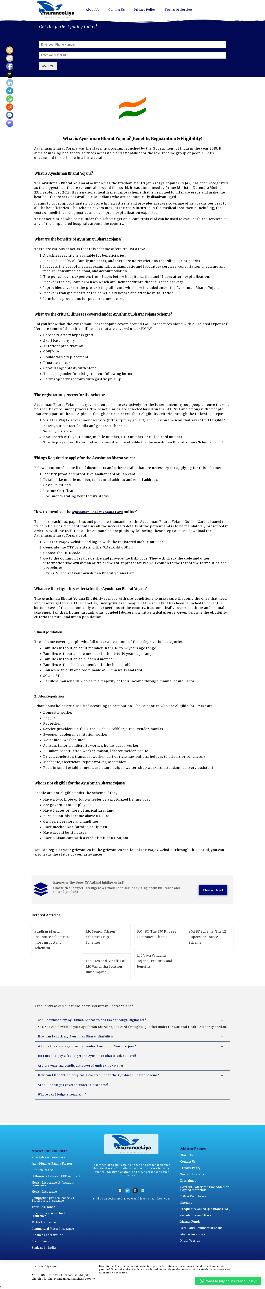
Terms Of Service (178, 9)
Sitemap (186, 1202)
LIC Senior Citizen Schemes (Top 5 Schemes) (100, 937)
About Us (92, 9)
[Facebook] (120, 1190)
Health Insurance (44, 1191)
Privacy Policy (145, 9)
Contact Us (116, 9)
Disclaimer (188, 1180)
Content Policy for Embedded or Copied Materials (204, 1188)
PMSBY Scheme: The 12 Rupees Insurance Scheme (207, 937)
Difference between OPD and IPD (56, 1176)
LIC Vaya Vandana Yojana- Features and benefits (154, 961)
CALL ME (48, 66)
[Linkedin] (142, 1190)
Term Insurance (43, 1207)
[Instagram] (135, 1190)
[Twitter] (127, 1190)
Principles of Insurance (48, 1157)
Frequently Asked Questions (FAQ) (205, 1209)
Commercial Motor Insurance (53, 1228)
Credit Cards (41, 1241)
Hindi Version (190, 1240)
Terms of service (192, 1174)
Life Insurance (42, 1170)
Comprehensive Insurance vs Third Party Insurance (53, 1199)
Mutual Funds (190, 1221)
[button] (228, 1281)
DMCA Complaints (193, 1196)
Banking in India (44, 1247)
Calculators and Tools (195, 1215)
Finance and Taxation (47, 1235)
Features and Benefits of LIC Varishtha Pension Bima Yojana (105, 966)
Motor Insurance (44, 1222)
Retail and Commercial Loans (201, 1228)
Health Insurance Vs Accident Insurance (53, 1184)
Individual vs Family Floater (52, 1163)
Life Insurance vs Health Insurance (49, 1215)
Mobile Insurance (193, 1234)
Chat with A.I (213, 890)
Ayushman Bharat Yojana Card (97, 512)
